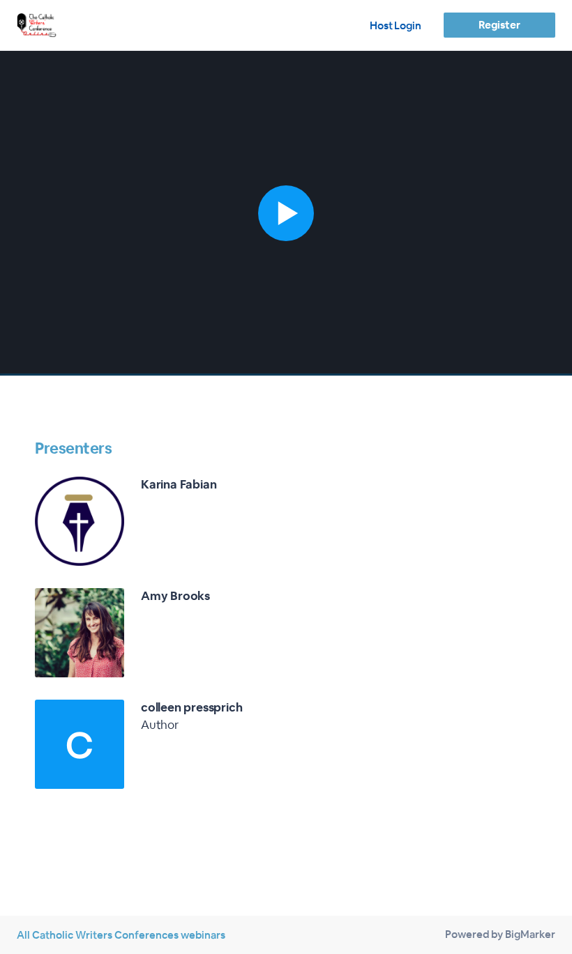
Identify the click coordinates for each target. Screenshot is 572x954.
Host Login (395, 25)
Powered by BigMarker (500, 934)
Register (499, 24)
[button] (286, 213)
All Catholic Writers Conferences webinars (121, 934)
